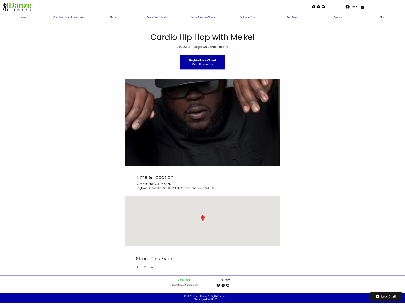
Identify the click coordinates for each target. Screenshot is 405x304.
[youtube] (323, 6)
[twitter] (318, 6)
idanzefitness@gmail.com (184, 285)
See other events (202, 64)
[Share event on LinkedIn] (152, 267)
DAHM (213, 299)
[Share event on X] (145, 267)
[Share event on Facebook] (137, 267)
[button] (362, 7)
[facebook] (313, 6)
